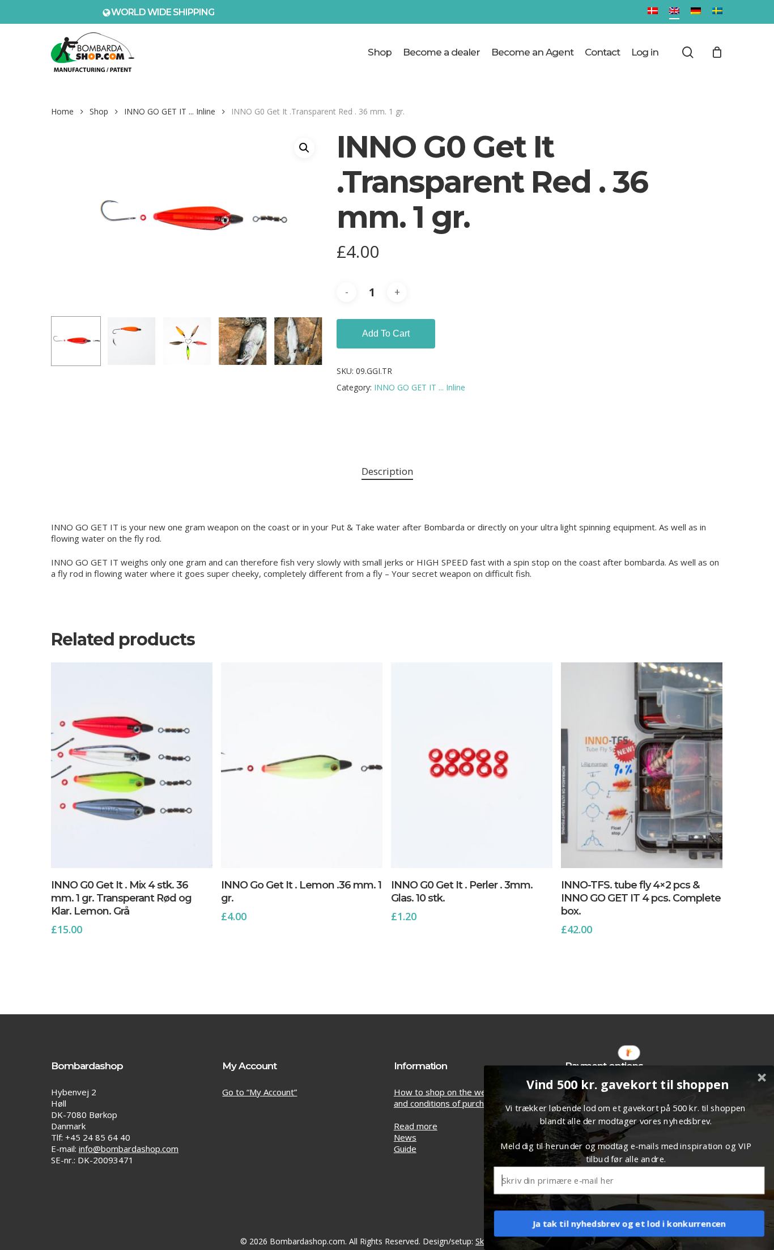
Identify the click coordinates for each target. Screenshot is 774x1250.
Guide (405, 1148)
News (405, 1137)
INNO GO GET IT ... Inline (169, 111)
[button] (304, 148)
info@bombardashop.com (128, 1148)
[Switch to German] (696, 12)
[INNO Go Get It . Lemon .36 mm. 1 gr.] (301, 765)
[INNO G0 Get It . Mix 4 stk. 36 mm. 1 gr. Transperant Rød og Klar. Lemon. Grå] (131, 765)
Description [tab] (387, 471)
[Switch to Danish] (653, 12)
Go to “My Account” (259, 1092)
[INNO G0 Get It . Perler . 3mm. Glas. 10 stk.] (471, 765)
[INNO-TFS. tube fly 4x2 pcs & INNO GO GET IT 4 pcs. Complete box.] (641, 765)
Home (62, 111)
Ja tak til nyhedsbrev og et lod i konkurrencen (629, 1223)
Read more (415, 1126)
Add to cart (386, 333)
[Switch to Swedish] (717, 12)
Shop (99, 111)
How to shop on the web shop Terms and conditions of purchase (467, 1097)
